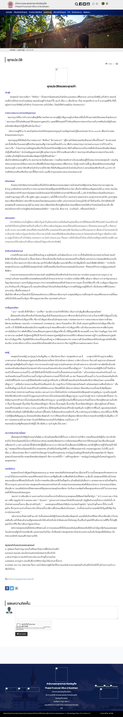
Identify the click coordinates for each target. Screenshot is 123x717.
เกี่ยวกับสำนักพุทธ (20, 12)
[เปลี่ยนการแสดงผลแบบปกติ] (107, 3)
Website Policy (7, 713)
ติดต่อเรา (86, 12)
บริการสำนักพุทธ (59, 12)
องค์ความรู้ (48, 12)
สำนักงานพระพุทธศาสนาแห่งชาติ (21, 579)
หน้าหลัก (9, 12)
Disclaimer (30, 713)
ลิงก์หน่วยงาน (77, 12)
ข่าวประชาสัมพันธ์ (35, 12)
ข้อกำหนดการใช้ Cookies (39, 713)
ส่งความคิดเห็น (22, 634)
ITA (69, 12)
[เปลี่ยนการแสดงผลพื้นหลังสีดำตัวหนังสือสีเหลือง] (104, 3)
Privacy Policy (14, 713)
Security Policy (22, 713)
